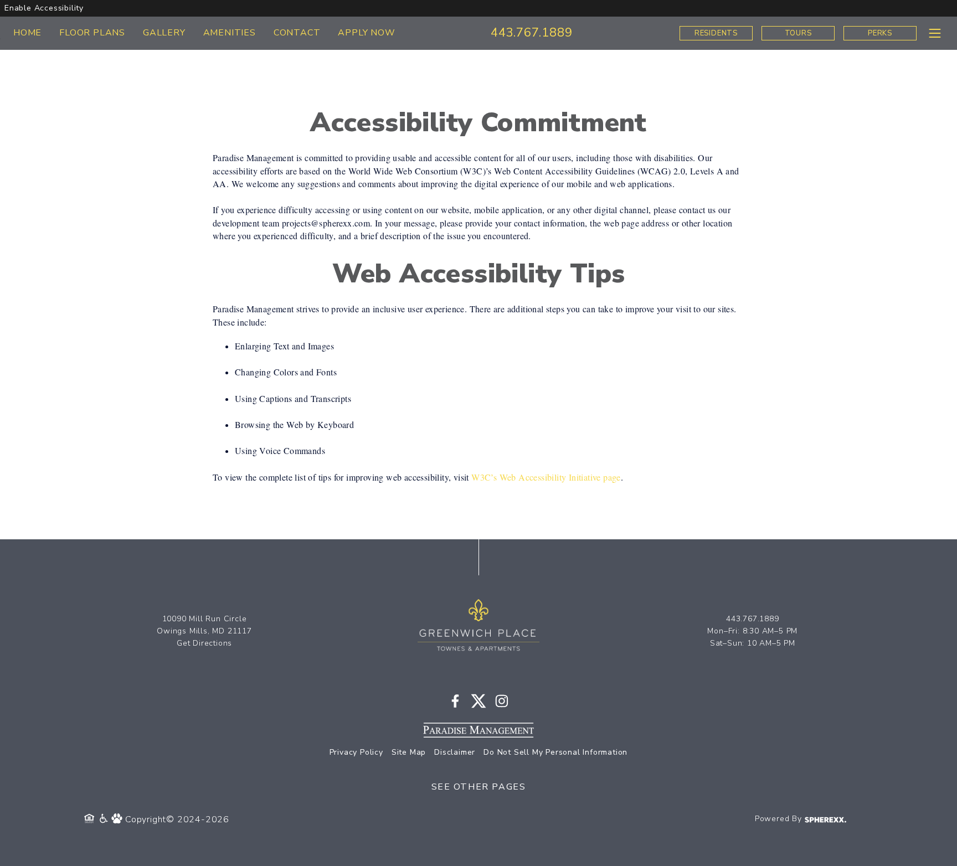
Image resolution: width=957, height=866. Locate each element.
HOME (27, 33)
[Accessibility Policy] (104, 819)
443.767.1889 (532, 32)
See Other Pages (478, 787)
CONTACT (297, 33)
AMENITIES (229, 33)
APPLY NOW (366, 33)
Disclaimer (454, 752)
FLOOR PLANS (92, 33)
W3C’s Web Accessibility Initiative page (546, 477)
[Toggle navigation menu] (934, 33)
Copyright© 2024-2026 (177, 819)
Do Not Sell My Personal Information (555, 752)
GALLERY (164, 33)
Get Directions (204, 643)
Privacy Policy (356, 752)
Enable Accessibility (44, 8)
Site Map (409, 752)
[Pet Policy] (118, 819)
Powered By (780, 818)
